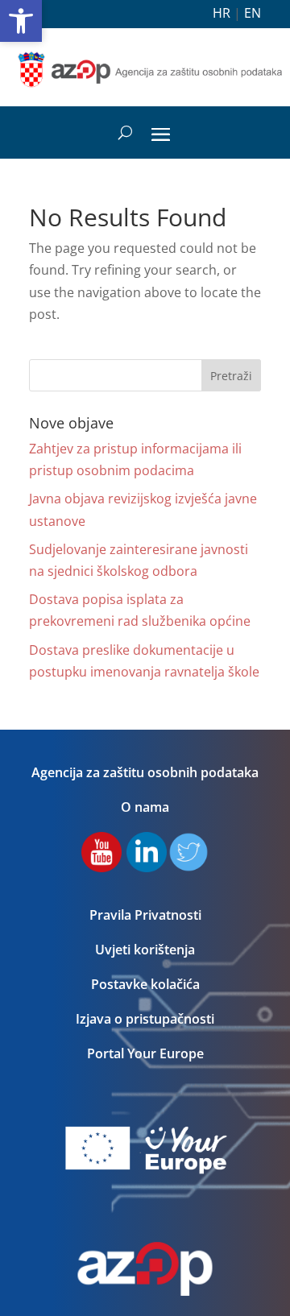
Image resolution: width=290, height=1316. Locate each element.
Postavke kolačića (145, 984)
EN (252, 13)
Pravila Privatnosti (145, 915)
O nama (145, 807)
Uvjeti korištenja (145, 949)
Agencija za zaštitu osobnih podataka (145, 772)
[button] (21, 21)
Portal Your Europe (145, 1053)
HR (221, 13)
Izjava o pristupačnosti (145, 1019)
